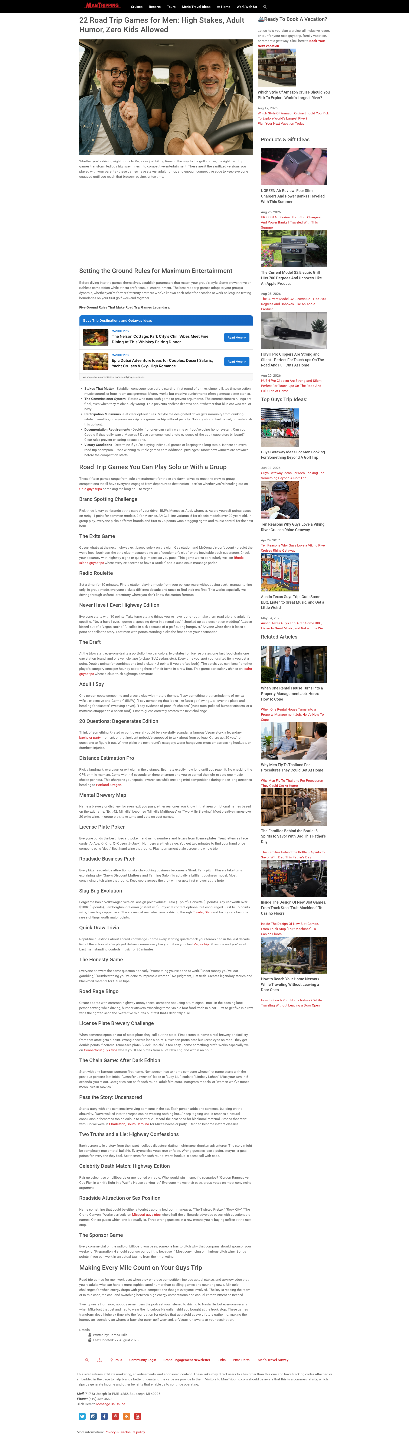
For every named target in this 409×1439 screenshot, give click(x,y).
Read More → (237, 337)
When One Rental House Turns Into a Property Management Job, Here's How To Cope (292, 714)
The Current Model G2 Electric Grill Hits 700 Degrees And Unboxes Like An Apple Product (293, 304)
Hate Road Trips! (100, 236)
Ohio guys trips (90, 489)
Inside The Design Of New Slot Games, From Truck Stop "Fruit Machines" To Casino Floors (290, 929)
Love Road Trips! (100, 227)
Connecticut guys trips (100, 1050)
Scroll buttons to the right (99, 207)
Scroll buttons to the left (99, 201)
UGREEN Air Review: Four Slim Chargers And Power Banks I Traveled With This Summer (291, 222)
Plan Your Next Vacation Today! (281, 123)
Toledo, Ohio (202, 912)
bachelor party (90, 737)
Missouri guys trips (146, 1215)
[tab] (166, 186)
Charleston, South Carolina (129, 1124)
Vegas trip (201, 944)
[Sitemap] (100, 1359)
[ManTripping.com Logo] (102, 5)
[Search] (265, 6)
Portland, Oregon (108, 785)
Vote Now (143, 250)
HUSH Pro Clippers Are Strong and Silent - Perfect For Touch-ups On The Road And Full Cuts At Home (292, 386)
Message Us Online (110, 1404)
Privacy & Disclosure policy (125, 1432)
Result (245, 250)
